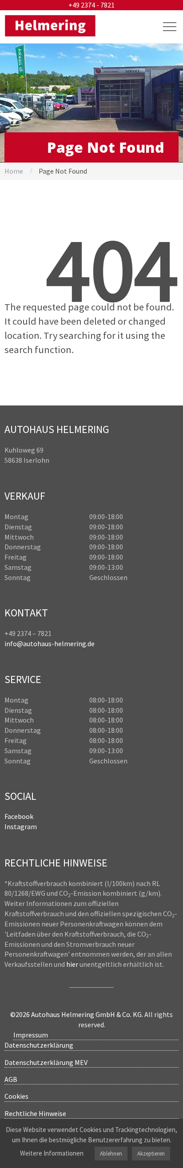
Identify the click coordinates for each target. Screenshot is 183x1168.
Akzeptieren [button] (151, 1153)
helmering (70, 643)
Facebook (18, 816)
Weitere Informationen (52, 1153)
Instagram (20, 826)
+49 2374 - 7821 (91, 4)
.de (90, 643)
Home (13, 171)
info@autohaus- (29, 643)
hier (72, 964)
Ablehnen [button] (111, 1153)
